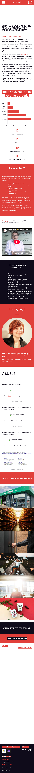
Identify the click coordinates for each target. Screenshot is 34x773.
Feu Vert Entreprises (17, 499)
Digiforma (17, 565)
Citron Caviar (17, 611)
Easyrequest (17, 589)
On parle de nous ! (6, 770)
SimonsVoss (24, 54)
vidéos (9, 396)
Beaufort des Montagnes (17, 520)
